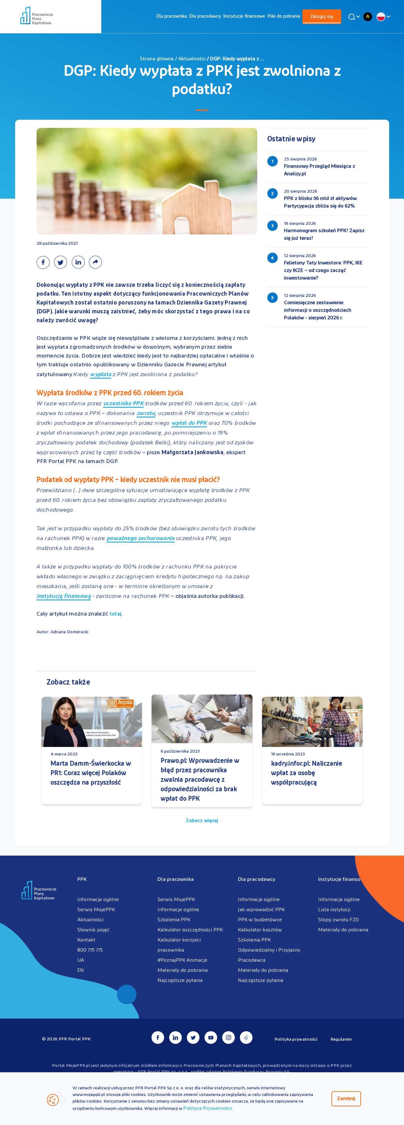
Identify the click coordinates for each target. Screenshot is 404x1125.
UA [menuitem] (80, 960)
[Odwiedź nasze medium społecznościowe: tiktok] (246, 1037)
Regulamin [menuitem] (341, 1039)
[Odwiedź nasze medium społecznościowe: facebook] (158, 1037)
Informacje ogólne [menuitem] (98, 899)
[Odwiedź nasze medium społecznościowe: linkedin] (175, 1037)
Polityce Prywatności (207, 1108)
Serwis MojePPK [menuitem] (96, 909)
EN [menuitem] (80, 970)
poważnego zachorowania (141, 539)
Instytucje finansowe (244, 16)
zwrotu (146, 414)
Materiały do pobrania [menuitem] (182, 970)
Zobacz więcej (202, 820)
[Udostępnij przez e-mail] (97, 262)
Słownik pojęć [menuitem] (93, 930)
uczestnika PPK (123, 404)
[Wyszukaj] (353, 16)
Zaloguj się (321, 17)
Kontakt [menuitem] (86, 940)
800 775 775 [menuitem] (90, 950)
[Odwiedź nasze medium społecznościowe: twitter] (193, 1037)
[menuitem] (171, 16)
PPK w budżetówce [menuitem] (260, 920)
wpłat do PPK (189, 424)
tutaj (116, 614)
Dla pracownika (171, 16)
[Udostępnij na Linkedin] (80, 262)
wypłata (100, 375)
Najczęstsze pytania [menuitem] (180, 980)
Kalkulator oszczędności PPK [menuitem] (190, 930)
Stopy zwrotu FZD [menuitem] (338, 920)
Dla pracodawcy (205, 16)
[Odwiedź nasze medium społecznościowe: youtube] (211, 1037)
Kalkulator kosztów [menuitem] (260, 930)
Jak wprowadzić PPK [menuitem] (261, 909)
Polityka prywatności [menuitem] (296, 1039)
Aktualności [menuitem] (90, 920)
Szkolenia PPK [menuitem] (173, 920)
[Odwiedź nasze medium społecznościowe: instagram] (228, 1037)
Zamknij (346, 1098)
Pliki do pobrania (283, 16)
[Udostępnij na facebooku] (45, 262)
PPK (82, 879)
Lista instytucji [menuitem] (334, 909)
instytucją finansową (64, 597)
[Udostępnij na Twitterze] (62, 262)
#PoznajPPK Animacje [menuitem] (182, 960)
